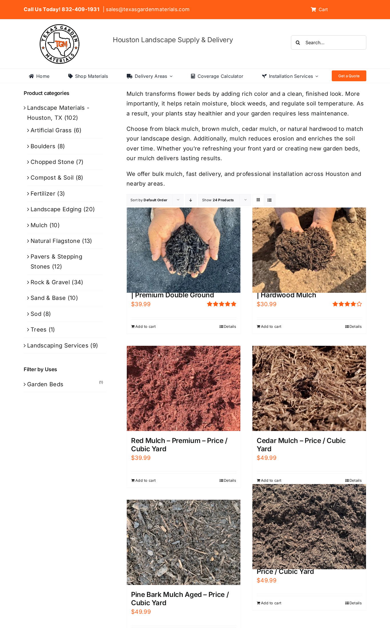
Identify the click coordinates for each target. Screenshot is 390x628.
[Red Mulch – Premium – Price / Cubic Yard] (183, 388)
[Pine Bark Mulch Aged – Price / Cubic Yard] (183, 542)
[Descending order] (190, 200)
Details (230, 326)
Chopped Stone (52, 161)
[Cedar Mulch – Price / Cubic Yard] (309, 388)
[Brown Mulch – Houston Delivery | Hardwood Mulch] (309, 250)
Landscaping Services (58, 345)
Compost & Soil (52, 177)
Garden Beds (45, 384)
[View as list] (269, 200)
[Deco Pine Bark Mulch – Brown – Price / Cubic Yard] (309, 526)
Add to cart (145, 326)
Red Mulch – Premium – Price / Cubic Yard (179, 444)
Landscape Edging (56, 209)
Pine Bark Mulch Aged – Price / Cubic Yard (180, 598)
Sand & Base (48, 297)
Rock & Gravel (50, 282)
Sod (36, 313)
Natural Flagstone (55, 240)
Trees (39, 329)
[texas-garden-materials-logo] (60, 27)
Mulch (39, 225)
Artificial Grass (51, 130)
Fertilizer (43, 193)
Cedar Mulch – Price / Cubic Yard (301, 444)
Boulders (43, 146)
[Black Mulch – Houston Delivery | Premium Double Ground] (183, 250)
